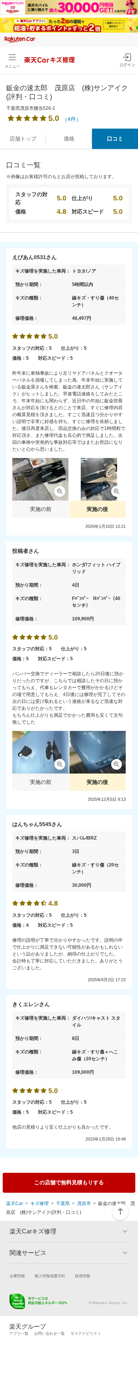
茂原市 (84, 1203)
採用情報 (82, 1276)
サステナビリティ (86, 1333)
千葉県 (63, 1203)
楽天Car (14, 1203)
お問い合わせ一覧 (49, 1333)
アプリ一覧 (18, 1333)
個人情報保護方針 (49, 1276)
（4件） (71, 119)
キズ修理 (39, 1203)
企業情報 (17, 1276)
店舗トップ (23, 139)
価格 (69, 139)
